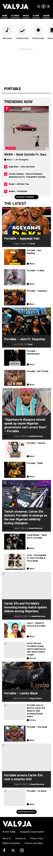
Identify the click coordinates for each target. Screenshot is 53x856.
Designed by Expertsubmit (32, 832)
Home (4, 16)
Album (46, 16)
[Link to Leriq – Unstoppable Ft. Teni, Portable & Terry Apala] (14, 562)
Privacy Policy (36, 838)
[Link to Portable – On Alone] (14, 798)
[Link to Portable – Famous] (14, 450)
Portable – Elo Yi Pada (37, 371)
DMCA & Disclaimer (11, 843)
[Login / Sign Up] (43, 6)
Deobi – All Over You (19, 184)
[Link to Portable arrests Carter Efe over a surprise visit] (26, 757)
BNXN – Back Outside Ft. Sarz (25, 154)
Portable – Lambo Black (21, 693)
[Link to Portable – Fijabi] (14, 470)
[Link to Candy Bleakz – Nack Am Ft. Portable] (14, 542)
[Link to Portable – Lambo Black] (26, 675)
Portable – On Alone (36, 791)
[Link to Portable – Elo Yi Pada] (14, 378)
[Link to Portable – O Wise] (14, 277)
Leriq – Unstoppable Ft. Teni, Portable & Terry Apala (36, 558)
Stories (15, 16)
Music (26, 16)
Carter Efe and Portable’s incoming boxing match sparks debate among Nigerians (25, 607)
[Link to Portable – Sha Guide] (14, 734)
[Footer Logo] (17, 823)
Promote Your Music (34, 843)
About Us (7, 838)
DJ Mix (36, 16)
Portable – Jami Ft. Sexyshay (24, 339)
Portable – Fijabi (35, 463)
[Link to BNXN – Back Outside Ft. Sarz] (26, 128)
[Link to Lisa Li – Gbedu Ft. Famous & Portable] (14, 630)
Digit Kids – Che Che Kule (21, 166)
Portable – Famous (36, 443)
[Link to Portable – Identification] (14, 358)
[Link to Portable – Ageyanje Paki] (26, 220)
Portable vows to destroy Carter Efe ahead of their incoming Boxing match (36, 711)
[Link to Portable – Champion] (14, 297)
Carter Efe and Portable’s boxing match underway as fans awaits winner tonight (36, 649)
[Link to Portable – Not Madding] (14, 257)
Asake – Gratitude (18, 191)
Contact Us (20, 838)
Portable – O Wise (35, 270)
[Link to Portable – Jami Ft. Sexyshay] (26, 321)
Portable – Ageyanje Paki (21, 238)
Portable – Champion (37, 291)
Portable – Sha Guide (37, 727)
